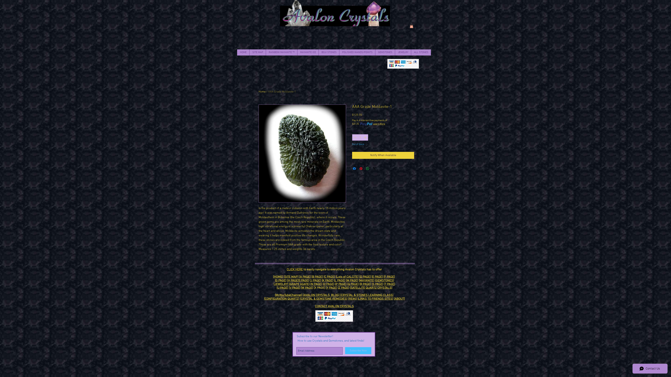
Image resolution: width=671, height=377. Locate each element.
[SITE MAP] (291, 277)
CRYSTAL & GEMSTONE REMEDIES (324, 299)
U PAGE (282, 288)
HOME (278, 277)
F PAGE (389, 277)
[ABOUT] (399, 299)
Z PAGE (343, 288)
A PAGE (305, 277)
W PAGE (307, 288)
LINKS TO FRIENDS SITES (375, 299)
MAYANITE (366, 280)
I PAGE (304, 280)
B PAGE (317, 277)
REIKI (352, 299)
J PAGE (315, 280)
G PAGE (281, 280)
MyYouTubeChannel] (289, 295)
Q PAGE (353, 284)
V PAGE (294, 288)
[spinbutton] (360, 137)
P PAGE (341, 284)
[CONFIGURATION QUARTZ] (281, 299)
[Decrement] (355, 137)
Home (262, 92)
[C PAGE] (329, 277)
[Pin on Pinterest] (361, 169)
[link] (411, 26)
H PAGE (293, 280)
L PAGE (339, 280)
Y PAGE (331, 288)
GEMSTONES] (385, 280)
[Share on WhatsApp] (368, 169)
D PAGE (365, 277)
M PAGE (352, 280)
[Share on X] (374, 169)
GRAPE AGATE (299, 284)
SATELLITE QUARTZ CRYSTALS (371, 288)
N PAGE (316, 284)
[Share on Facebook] (354, 169)
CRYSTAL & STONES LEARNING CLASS (366, 295)
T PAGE (389, 284)
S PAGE (377, 284)
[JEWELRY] (281, 284)
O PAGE (328, 284)
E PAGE (377, 277)
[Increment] (365, 137)
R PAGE (365, 284)
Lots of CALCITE (347, 277)
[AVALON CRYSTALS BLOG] (321, 295)
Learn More (379, 124)
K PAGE (327, 280)
